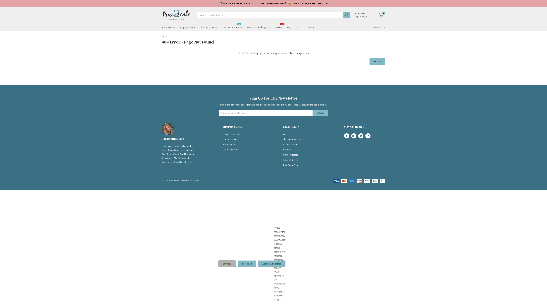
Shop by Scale (186, 27)
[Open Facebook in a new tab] (346, 136)
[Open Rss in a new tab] (368, 136)
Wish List (287, 149)
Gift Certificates (290, 154)
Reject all (247, 263)
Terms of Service (290, 159)
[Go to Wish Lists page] (373, 15)
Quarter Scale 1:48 (231, 134)
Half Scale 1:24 (229, 144)
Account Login (290, 144)
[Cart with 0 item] (381, 15)
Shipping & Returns (292, 139)
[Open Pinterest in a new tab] (360, 136)
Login (357, 16)
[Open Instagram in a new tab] (353, 136)
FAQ (285, 134)
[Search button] (346, 15)
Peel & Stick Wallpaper (257, 27)
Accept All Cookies (271, 263)
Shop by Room (207, 27)
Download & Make (230, 27)
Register (365, 16)
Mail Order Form (290, 165)
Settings (227, 263)
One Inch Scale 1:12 (231, 139)
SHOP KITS (167, 27)
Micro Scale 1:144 (230, 149)
